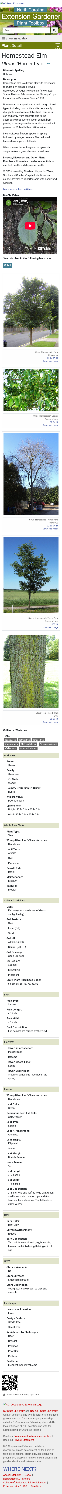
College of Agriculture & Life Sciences (24, 1482)
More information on (18, 189)
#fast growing (11, 744)
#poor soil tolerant (28, 748)
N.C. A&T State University (44, 1410)
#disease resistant (48, 744)
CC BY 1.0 (54, 422)
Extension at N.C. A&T (15, 1486)
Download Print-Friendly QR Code (22, 1394)
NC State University (14, 1410)
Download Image (50, 361)
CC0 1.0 (55, 624)
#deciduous (10, 740)
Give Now (36, 1486)
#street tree (24, 740)
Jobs (28, 1474)
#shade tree (38, 740)
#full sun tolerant (29, 744)
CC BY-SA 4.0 (52, 526)
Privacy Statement (24, 1439)
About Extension (12, 1474)
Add (8, 265)
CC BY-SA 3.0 (52, 358)
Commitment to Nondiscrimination (32, 1436)
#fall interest (10, 748)
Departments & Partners (16, 1478)
